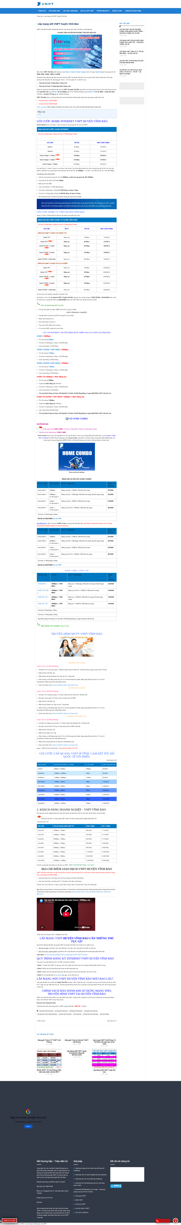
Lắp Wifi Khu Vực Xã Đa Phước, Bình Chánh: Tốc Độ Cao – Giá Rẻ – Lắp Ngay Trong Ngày (131, 72)
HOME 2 (40, 336)
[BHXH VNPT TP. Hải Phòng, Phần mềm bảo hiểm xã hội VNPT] (49, 1058)
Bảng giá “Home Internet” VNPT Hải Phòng (77, 1041)
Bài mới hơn (111, 1021)
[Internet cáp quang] (166, 1204)
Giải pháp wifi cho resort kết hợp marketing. (88, 1179)
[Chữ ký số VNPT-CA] (166, 1211)
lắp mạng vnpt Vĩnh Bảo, (90, 1011)
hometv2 (108, 892)
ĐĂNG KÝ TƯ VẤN (9, 1220)
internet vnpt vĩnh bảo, (75, 1011)
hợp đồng (58, 975)
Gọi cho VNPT (57, 518)
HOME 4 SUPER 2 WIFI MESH (48, 363)
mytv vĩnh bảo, (77, 1014)
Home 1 (54, 92)
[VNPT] (45, 4)
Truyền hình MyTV (103, 11)
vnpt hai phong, (104, 1014)
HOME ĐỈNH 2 (42, 584)
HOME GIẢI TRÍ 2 (43, 604)
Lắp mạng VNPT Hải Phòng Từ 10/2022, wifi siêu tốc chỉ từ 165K (104, 1042)
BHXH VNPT (79, 1200)
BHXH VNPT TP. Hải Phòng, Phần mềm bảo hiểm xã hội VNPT (49, 1071)
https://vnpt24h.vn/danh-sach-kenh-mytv (65, 685)
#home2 (89, 892)
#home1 (83, 892)
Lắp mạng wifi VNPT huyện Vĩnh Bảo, (47, 1014)
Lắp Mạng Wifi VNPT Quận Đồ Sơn (104, 1071)
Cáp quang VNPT (54, 11)
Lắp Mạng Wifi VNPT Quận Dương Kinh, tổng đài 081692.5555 (77, 1053)
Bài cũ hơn (41, 1021)
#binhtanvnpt (76, 892)
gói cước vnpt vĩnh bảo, (61, 1011)
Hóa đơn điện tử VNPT (82, 1208)
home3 (95, 892)
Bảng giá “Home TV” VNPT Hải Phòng (49, 1041)
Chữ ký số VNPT (80, 1204)
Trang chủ (42, 11)
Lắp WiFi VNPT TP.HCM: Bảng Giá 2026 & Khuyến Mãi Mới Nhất (131, 61)
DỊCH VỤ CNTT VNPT (87, 11)
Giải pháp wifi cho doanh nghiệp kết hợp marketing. (91, 1175)
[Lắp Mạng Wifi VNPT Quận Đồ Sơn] (104, 1058)
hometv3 (40, 894)
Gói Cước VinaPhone (70, 11)
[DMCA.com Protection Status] (116, 1187)
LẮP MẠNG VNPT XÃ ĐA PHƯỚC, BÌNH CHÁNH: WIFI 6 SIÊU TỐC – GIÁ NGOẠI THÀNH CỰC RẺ (132, 42)
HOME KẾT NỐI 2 (43, 597)
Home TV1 (91, 92)
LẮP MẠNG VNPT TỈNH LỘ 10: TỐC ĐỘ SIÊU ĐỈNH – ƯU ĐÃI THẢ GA (131, 52)
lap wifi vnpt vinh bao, (65, 1014)
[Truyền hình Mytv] (166, 1206)
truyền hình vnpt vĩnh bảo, (90, 1014)
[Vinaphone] (166, 1209)
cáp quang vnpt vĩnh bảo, (46, 1011)
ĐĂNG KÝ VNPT (117, 11)
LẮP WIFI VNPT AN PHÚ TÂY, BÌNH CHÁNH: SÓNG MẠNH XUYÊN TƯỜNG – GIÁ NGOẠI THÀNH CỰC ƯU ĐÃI (132, 31)
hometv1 (101, 892)
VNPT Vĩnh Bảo (41, 107)
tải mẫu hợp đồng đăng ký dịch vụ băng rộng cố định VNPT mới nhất (65, 955)
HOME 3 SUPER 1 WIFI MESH (48, 350)
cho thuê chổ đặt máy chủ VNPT (37, 1224)
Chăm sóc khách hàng (133, 11)
